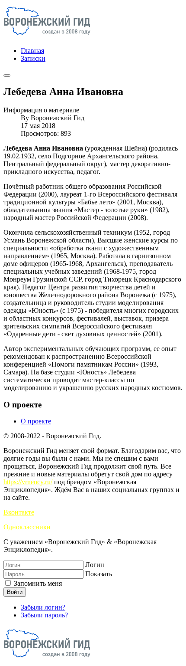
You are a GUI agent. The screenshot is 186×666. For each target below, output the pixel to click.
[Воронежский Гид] (46, 35)
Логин (94, 564)
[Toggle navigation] (6, 75)
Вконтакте (18, 512)
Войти (14, 592)
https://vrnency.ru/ (27, 482)
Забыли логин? (43, 607)
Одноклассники (27, 527)
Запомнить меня (37, 583)
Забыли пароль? (44, 615)
